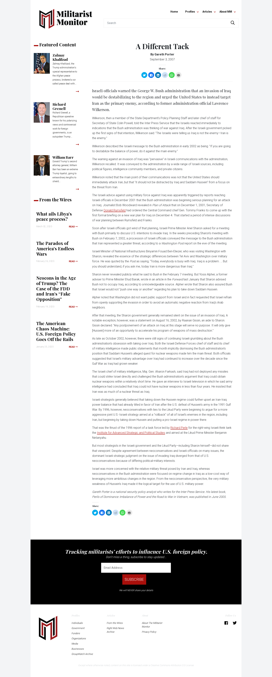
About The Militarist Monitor (152, 625)
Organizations (78, 638)
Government (77, 628)
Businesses (77, 648)
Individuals (77, 623)
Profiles (190, 11)
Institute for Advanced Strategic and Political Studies (131, 432)
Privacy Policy (149, 631)
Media (74, 643)
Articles (207, 11)
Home (174, 11)
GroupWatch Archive (82, 654)
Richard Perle (179, 427)
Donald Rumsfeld (115, 210)
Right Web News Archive (115, 630)
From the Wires (115, 623)
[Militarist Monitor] (65, 16)
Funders (75, 633)
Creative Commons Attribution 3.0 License (172, 665)
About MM (225, 11)
